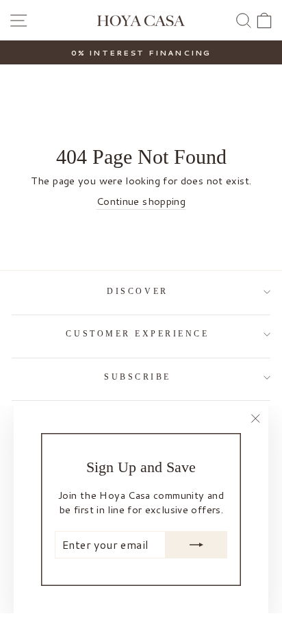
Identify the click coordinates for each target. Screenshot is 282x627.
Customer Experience (137, 334)
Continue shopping (141, 201)
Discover (137, 291)
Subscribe (137, 377)
